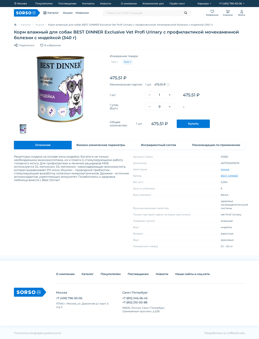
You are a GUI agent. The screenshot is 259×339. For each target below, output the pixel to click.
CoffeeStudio (236, 333)
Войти (241, 15)
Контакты (88, 3)
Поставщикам (67, 3)
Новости (105, 3)
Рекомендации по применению (216, 145)
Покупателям (44, 3)
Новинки (82, 12)
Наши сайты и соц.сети (192, 274)
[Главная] (15, 24)
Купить (193, 123)
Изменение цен (153, 3)
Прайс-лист (177, 3)
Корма (39, 24)
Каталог (26, 24)
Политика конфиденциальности (37, 333)
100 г (114, 62)
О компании (129, 3)
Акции (68, 12)
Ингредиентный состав (158, 145)
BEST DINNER (229, 175)
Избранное (212, 15)
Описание (43, 145)
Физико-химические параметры (100, 145)
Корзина (228, 15)
